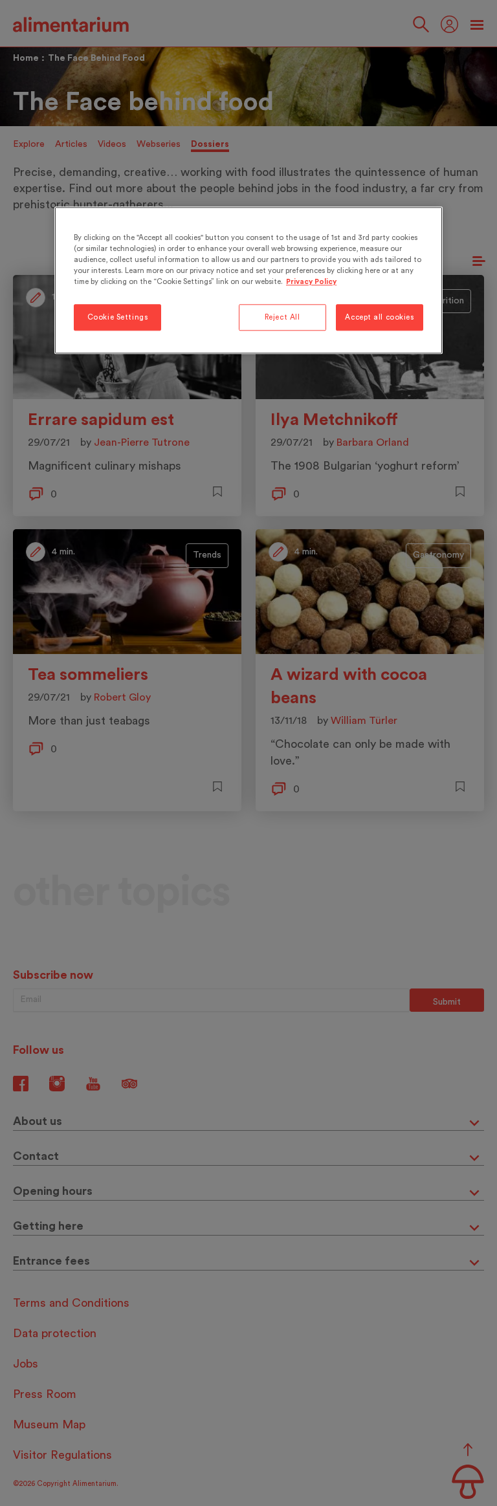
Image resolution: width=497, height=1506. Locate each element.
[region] (248, 281)
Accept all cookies (379, 317)
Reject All (282, 317)
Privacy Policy (311, 282)
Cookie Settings (117, 317)
